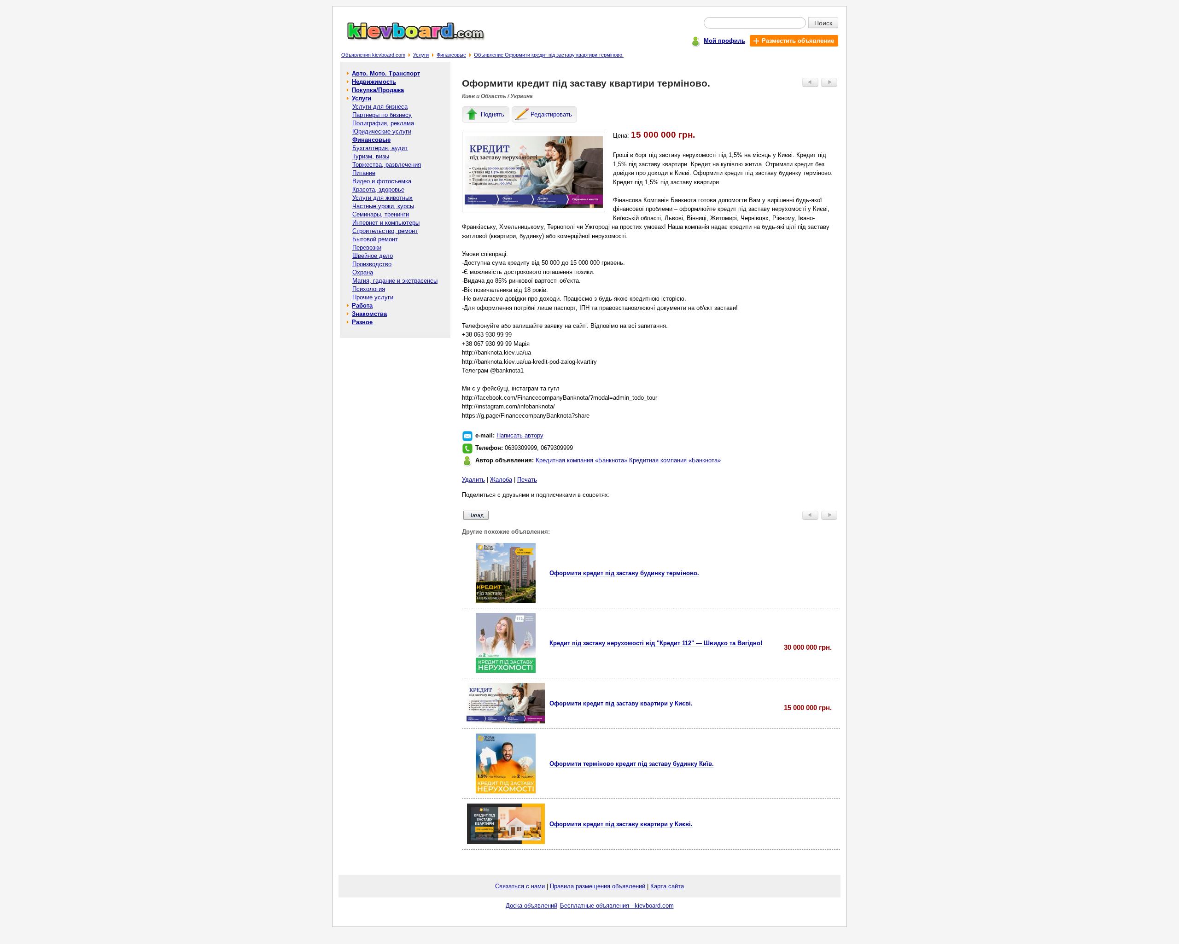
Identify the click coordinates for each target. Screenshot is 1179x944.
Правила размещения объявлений (597, 886)
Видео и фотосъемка (381, 181)
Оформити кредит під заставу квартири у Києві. (621, 703)
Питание (363, 172)
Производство (371, 264)
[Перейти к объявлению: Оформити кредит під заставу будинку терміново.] (506, 600)
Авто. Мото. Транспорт (386, 73)
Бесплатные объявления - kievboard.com (617, 905)
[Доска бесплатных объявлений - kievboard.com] (410, 38)
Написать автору (519, 435)
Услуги (421, 55)
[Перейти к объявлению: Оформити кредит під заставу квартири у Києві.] (506, 721)
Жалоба (501, 479)
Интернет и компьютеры (386, 222)
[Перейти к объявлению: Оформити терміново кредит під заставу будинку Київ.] (506, 791)
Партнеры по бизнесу (382, 114)
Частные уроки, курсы (383, 206)
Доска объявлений (531, 905)
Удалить (473, 479)
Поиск (823, 22)
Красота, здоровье (378, 189)
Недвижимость (374, 81)
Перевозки (366, 247)
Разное (362, 322)
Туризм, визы (370, 156)
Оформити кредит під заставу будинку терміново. (624, 573)
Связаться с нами (520, 886)
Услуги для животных (382, 197)
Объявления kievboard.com (373, 55)
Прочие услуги (372, 297)
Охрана (362, 272)
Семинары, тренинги (380, 214)
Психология (368, 289)
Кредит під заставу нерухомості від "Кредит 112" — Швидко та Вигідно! (655, 643)
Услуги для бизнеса (380, 106)
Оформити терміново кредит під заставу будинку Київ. (631, 763)
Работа (362, 305)
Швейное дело (372, 255)
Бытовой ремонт (375, 239)
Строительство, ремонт (385, 230)
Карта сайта (667, 886)
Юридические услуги (381, 131)
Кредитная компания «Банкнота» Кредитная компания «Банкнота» (628, 460)
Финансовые (451, 55)
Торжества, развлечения (386, 164)
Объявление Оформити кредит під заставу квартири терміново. (549, 55)
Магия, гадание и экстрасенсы (395, 280)
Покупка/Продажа (378, 90)
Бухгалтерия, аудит (380, 148)
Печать (527, 479)
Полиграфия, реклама (383, 123)
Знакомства (369, 313)
